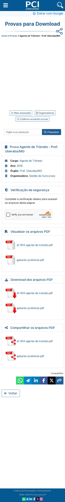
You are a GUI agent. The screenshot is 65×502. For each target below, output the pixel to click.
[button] (5, 5)
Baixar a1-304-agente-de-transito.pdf (32, 293)
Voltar (12, 393)
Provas (13, 36)
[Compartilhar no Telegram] (28, 380)
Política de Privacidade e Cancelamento (32, 491)
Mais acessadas (22, 113)
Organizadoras (46, 113)
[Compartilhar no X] (52, 380)
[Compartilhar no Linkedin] (36, 380)
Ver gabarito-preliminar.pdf (32, 260)
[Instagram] (41, 499)
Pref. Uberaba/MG (31, 170)
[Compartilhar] (59, 380)
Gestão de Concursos (42, 175)
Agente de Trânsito (31, 160)
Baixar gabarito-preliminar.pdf (32, 308)
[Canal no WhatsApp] (24, 499)
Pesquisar (53, 132)
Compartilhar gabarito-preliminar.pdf (32, 356)
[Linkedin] (30, 499)
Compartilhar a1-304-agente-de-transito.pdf (32, 341)
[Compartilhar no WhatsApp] (20, 380)
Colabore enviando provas (33, 119)
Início (4, 36)
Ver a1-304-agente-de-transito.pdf (32, 245)
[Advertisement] (32, 72)
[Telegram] (27, 499)
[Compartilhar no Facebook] (44, 380)
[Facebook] (34, 499)
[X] (37, 499)
